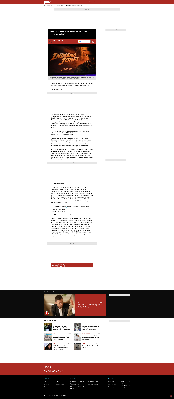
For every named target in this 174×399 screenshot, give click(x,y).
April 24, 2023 (77, 134)
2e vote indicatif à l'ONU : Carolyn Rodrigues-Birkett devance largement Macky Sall (61, 327)
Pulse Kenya (111, 386)
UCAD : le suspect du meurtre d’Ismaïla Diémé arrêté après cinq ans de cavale (61, 337)
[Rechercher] (128, 2)
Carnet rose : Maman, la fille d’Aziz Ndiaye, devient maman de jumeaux (90, 337)
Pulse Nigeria (111, 381)
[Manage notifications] (171, 396)
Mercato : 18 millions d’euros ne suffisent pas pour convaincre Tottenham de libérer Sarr (90, 327)
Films (55, 5)
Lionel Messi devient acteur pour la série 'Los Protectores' (88, 306)
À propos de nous (74, 384)
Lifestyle (90, 2)
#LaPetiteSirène (73, 208)
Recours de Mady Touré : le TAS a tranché (90, 346)
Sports (102, 2)
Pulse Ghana (111, 384)
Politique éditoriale (93, 381)
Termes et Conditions (93, 384)
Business (96, 2)
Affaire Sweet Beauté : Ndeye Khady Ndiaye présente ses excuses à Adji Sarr (61, 347)
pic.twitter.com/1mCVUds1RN (58, 209)
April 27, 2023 (66, 211)
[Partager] (93, 41)
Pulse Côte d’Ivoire (124, 386)
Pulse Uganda (123, 382)
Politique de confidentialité (77, 381)
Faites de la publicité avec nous (75, 387)
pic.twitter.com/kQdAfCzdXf (66, 132)
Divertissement (83, 2)
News (76, 2)
